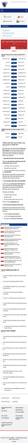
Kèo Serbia (4, 410)
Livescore (5, 26)
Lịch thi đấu (7, 48)
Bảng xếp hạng (20, 48)
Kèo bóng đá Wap (20, 412)
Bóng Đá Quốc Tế (16, 398)
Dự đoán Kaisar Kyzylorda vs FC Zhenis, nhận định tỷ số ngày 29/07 (12, 257)
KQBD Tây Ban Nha (7, 35)
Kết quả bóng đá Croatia (19, 418)
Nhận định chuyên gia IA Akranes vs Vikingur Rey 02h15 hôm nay (13, 228)
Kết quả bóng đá (19, 407)
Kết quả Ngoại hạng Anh (8, 33)
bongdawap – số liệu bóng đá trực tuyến (18, 437)
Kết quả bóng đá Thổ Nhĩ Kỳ (6, 408)
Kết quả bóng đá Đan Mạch (7, 425)
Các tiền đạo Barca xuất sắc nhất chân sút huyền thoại (12, 232)
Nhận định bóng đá (5, 401)
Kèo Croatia (4, 415)
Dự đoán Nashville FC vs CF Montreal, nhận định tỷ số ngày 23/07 (11, 245)
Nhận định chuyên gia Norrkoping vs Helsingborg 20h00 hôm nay (13, 240)
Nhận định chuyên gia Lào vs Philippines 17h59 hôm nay (11, 249)
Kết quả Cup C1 (6, 30)
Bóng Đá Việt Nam (5, 398)
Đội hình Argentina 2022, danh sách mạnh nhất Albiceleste (13, 261)
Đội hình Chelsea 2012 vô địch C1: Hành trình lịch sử (12, 253)
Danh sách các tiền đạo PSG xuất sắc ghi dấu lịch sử (12, 236)
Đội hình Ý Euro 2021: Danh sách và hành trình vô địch (12, 265)
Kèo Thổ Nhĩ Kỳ (5, 418)
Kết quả (13, 48)
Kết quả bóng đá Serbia (7, 422)
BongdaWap (15, 401)
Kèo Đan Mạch (19, 415)
